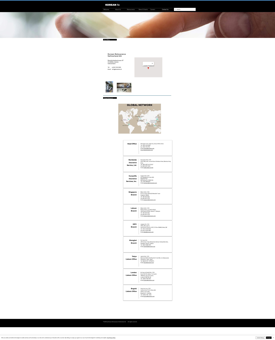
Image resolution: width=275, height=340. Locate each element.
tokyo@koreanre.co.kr (148, 262)
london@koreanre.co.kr (148, 280)
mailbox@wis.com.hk (148, 167)
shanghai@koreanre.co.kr (149, 246)
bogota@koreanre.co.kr (148, 296)
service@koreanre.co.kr (148, 148)
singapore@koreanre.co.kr (149, 199)
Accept (268, 337)
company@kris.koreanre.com (150, 183)
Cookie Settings (260, 337)
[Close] (273, 338)
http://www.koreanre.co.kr (147, 150)
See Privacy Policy (111, 337)
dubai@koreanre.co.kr (148, 232)
